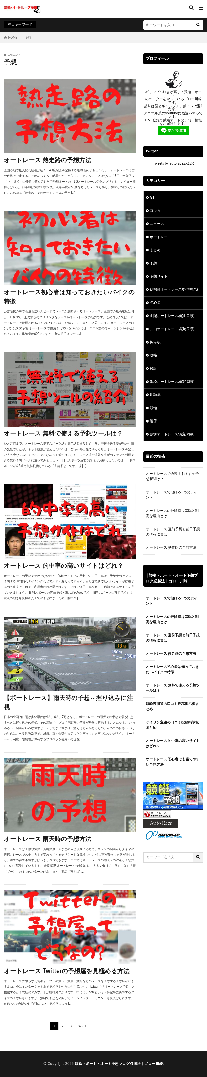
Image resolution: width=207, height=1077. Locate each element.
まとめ (155, 250)
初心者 (155, 303)
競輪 (153, 408)
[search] (198, 25)
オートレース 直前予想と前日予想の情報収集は (173, 531)
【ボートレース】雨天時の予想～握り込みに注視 (68, 702)
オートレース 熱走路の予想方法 (47, 160)
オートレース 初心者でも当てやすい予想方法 (173, 761)
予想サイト (159, 276)
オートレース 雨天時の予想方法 (47, 839)
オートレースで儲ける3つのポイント (171, 495)
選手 (153, 421)
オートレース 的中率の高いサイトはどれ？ (63, 566)
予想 (28, 37)
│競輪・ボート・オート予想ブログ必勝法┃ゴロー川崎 (172, 578)
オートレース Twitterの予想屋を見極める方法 (67, 971)
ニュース (157, 224)
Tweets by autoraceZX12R (173, 163)
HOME (12, 37)
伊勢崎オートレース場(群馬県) (174, 289)
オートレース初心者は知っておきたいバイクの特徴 (69, 297)
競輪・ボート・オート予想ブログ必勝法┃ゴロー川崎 (119, 1064)
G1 (152, 197)
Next (81, 1026)
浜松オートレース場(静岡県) (172, 382)
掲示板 (155, 342)
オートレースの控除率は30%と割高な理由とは (172, 513)
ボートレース (160, 237)
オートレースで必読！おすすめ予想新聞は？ (172, 476)
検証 (153, 368)
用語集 (155, 395)
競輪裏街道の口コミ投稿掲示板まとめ (172, 706)
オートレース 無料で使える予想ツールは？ (63, 434)
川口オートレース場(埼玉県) (172, 329)
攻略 (153, 355)
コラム (155, 211)
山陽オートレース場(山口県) (172, 316)
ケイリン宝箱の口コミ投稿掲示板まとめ (172, 725)
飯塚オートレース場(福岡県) (172, 434)
